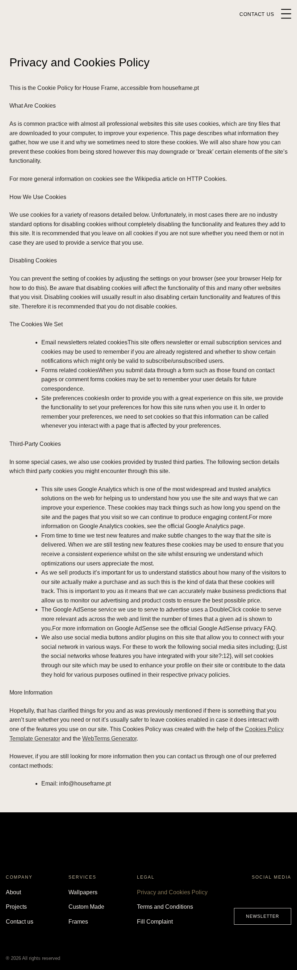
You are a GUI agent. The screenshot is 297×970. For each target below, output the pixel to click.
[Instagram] (255, 894)
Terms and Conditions (165, 907)
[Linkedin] (284, 894)
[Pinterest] (269, 894)
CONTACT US (256, 14)
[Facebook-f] (240, 894)
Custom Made (86, 907)
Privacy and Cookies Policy (172, 892)
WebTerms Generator (109, 738)
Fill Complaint (155, 922)
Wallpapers (82, 892)
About (13, 892)
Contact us (19, 922)
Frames (78, 922)
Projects (16, 907)
